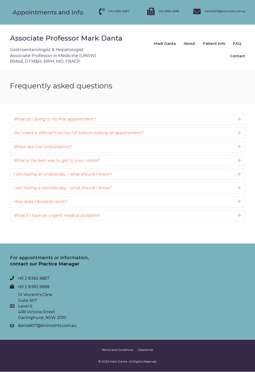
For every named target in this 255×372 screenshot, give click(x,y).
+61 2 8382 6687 (33, 278)
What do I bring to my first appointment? (55, 119)
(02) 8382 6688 (168, 11)
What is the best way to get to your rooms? (57, 160)
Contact (237, 56)
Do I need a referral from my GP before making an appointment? (79, 132)
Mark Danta (165, 43)
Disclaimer (145, 350)
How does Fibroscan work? (40, 201)
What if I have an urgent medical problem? (57, 215)
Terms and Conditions (117, 350)
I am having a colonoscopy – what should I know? (63, 188)
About (189, 43)
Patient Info (214, 43)
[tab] (127, 119)
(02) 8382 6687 (118, 11)
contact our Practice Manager (44, 264)
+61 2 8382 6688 (34, 286)
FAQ (237, 43)
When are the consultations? (43, 146)
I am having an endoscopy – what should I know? (63, 174)
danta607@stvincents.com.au (47, 325)
